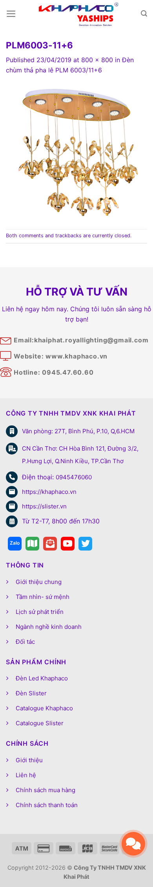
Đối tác (25, 641)
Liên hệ (26, 775)
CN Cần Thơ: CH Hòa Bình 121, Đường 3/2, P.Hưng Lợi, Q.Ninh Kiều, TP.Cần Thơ (80, 455)
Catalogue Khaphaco (44, 708)
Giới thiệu (29, 760)
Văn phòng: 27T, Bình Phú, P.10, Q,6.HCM (78, 431)
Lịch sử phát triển (40, 611)
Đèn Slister (31, 693)
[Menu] (11, 14)
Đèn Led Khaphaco (42, 678)
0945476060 (74, 477)
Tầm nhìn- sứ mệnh (42, 597)
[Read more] (15, 544)
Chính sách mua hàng (45, 790)
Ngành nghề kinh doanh (49, 626)
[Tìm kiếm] (144, 13)
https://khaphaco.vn (49, 491)
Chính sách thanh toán (47, 805)
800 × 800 (97, 60)
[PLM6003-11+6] (76, 151)
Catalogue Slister (40, 723)
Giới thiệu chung (39, 582)
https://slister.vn (44, 506)
